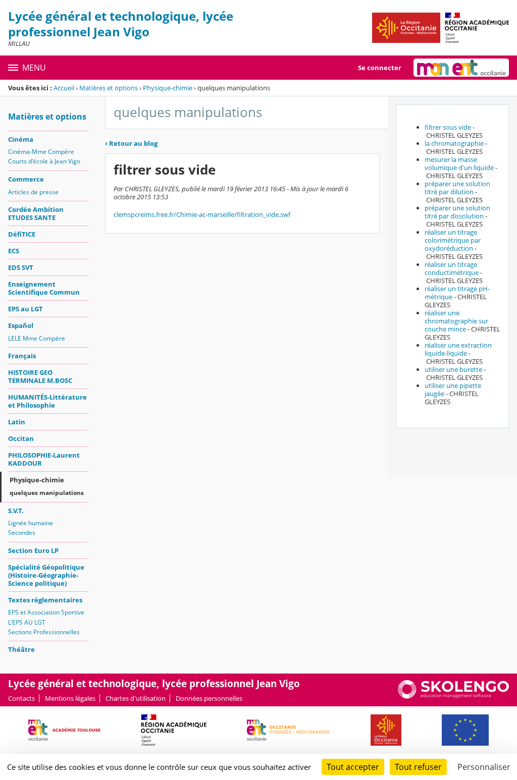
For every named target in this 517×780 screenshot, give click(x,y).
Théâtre (21, 649)
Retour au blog (131, 143)
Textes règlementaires (45, 599)
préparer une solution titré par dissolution (457, 211)
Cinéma (20, 139)
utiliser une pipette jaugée (453, 389)
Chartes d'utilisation (136, 698)
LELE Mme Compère (36, 338)
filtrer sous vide (448, 127)
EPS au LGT (25, 308)
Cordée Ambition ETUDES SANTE (36, 213)
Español (20, 325)
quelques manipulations (47, 492)
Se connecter (379, 67)
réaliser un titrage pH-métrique (457, 292)
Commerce (26, 179)
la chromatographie (454, 143)
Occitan (21, 438)
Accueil (64, 87)
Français (22, 355)
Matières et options (108, 87)
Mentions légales (70, 698)
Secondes (21, 532)
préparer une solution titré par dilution (457, 187)
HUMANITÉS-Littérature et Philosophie (47, 401)
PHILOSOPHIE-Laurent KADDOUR (44, 459)
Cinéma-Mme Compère (41, 151)
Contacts (21, 698)
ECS (13, 250)
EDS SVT (20, 267)
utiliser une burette (453, 369)
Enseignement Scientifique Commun (44, 288)
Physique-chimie (167, 87)
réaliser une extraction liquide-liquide (458, 349)
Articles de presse (33, 192)
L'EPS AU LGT (26, 622)
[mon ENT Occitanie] (461, 67)
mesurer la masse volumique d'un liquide (459, 163)
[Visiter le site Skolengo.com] (453, 696)
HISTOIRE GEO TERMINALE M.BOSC (40, 376)
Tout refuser (418, 766)
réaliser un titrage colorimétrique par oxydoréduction (453, 240)
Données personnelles (209, 698)
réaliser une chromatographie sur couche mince (456, 320)
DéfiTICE (21, 234)
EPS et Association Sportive (46, 612)
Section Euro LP (33, 550)
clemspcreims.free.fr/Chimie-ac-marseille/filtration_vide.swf (202, 214)
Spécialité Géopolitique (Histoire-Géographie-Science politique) (46, 575)
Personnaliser (483, 766)
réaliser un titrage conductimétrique (452, 268)
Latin (16, 421)
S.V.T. (16, 510)
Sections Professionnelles (44, 632)
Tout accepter (353, 766)
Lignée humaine (30, 523)
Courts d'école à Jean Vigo (44, 161)
